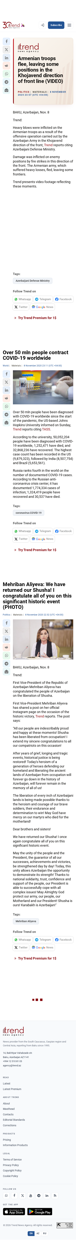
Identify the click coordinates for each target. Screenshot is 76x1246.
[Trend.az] (14, 25)
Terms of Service (12, 1159)
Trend (48, 145)
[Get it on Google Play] (39, 1211)
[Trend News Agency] (13, 1031)
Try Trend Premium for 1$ (37, 318)
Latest (6, 1083)
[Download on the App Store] (14, 1211)
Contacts (8, 1114)
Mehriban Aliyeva (26, 921)
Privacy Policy (11, 1165)
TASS (46, 429)
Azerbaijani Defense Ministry (33, 280)
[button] (6, 41)
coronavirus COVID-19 (29, 512)
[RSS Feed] (55, 1195)
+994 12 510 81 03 (12, 1061)
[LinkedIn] (47, 1195)
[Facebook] (14, 1195)
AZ (38, 1233)
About (6, 1103)
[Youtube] (30, 1195)
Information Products (15, 1145)
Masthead (9, 1108)
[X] (22, 1195)
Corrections (9, 1125)
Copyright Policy (12, 1170)
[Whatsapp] (6, 1195)
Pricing (7, 1139)
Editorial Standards (14, 1119)
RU (44, 1233)
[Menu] (69, 25)
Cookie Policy (10, 1176)
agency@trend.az (12, 1065)
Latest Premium (12, 1089)
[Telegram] (38, 1195)
